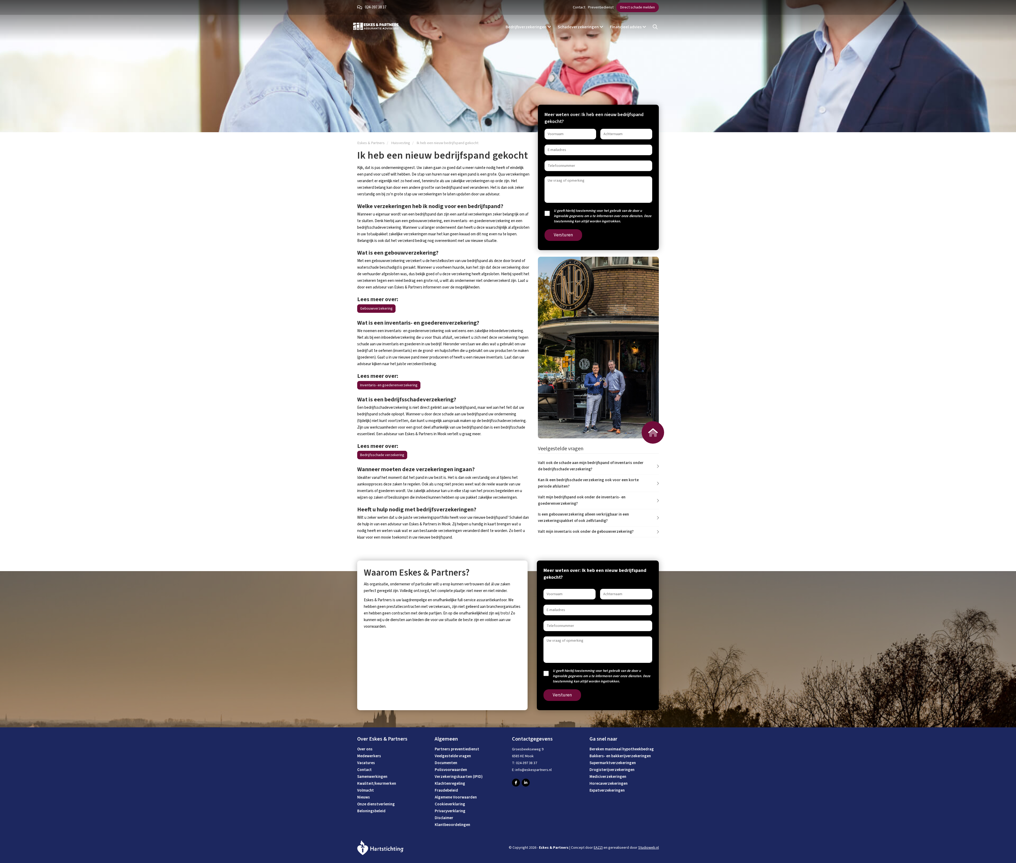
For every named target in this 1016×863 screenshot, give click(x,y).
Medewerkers (369, 756)
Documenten (446, 763)
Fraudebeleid (446, 790)
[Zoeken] (655, 27)
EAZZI (598, 847)
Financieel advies (626, 27)
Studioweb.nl (648, 847)
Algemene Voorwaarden (456, 797)
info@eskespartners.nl (533, 770)
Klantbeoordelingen (452, 825)
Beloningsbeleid (371, 811)
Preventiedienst (601, 7)
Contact (579, 7)
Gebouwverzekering (376, 308)
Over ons (365, 749)
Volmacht (365, 790)
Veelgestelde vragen (453, 756)
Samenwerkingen (372, 776)
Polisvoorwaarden (451, 770)
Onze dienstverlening (376, 804)
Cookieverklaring (450, 804)
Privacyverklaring (450, 811)
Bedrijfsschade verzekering (382, 455)
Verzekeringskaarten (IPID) (459, 776)
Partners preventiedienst (457, 749)
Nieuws (363, 797)
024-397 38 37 (375, 7)
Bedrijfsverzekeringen (526, 27)
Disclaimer (444, 818)
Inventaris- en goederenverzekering (389, 385)
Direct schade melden (637, 7)
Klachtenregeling (450, 783)
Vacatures (366, 763)
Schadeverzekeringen (579, 27)
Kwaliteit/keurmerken (376, 783)
